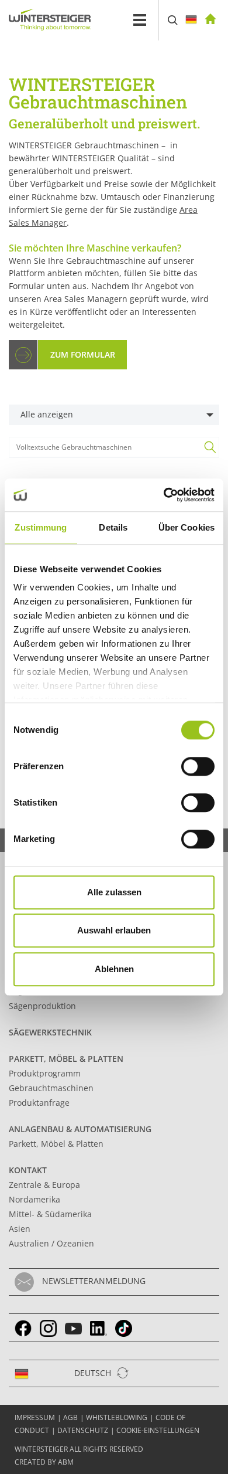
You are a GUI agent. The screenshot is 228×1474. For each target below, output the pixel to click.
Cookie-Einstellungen (157, 1430)
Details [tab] (113, 527)
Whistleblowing (116, 1417)
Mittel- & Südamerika (50, 1214)
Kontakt (28, 1170)
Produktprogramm (45, 1073)
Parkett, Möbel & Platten (66, 1058)
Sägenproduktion (42, 1005)
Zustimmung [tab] (41, 527)
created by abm (44, 1462)
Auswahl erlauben (114, 930)
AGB (70, 1417)
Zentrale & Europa (44, 1184)
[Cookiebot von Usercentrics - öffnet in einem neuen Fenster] (164, 494)
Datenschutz (82, 1430)
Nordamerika (34, 1199)
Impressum (35, 1417)
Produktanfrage (39, 1102)
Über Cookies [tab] (186, 527)
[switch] (198, 766)
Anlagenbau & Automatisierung (80, 1129)
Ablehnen (114, 969)
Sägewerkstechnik (50, 1032)
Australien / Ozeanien (51, 1243)
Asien (19, 1228)
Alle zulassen (114, 892)
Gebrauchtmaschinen (51, 1087)
